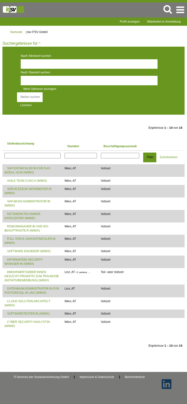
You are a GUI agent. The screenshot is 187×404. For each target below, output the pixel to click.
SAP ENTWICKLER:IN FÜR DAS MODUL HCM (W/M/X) (27, 170)
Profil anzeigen (130, 21)
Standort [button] (73, 146)
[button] (180, 9)
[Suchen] (167, 9)
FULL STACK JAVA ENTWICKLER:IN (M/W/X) (30, 241)
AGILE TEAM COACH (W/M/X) (27, 180)
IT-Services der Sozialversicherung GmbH (41, 377)
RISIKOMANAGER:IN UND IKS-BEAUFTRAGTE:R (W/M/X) (26, 228)
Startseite (16, 32)
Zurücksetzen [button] (169, 157)
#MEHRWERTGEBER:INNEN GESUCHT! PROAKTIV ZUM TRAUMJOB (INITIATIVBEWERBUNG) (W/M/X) (31, 276)
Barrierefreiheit (135, 377)
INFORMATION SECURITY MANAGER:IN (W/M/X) (23, 262)
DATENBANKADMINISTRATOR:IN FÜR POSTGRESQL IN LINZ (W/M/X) (31, 290)
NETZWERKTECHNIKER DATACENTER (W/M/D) (22, 216)
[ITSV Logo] (13, 9)
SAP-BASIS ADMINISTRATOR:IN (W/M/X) (27, 203)
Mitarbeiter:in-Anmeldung (164, 21)
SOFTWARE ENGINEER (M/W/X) (29, 251)
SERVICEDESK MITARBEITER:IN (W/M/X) (28, 191)
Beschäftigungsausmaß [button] (120, 146)
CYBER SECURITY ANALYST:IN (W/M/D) (27, 324)
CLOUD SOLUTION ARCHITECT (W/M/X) (27, 303)
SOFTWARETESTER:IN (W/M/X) (28, 313)
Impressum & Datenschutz (97, 377)
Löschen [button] (26, 105)
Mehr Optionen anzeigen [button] (39, 89)
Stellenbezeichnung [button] (20, 143)
